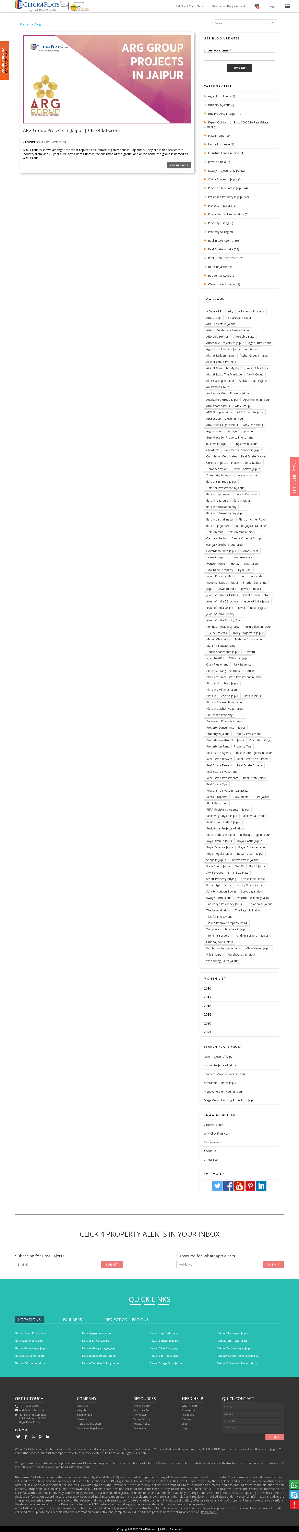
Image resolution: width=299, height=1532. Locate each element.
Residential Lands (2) (221, 275)
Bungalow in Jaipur (244, 444)
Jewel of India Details (257, 595)
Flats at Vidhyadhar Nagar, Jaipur (237, 1363)
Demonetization (217, 469)
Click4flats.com (214, 1125)
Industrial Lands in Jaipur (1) (226, 153)
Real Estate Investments (222, 778)
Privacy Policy (141, 1423)
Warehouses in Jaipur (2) (224, 284)
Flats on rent (214, 532)
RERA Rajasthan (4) (221, 267)
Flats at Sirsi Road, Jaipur (165, 1355)
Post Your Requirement (228, 6)
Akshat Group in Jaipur (254, 355)
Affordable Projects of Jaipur (224, 343)
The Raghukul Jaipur (248, 910)
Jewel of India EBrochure (222, 601)
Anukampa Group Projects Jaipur (227, 393)
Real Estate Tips (216, 784)
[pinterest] (250, 1190)
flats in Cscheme (246, 494)
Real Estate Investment (221, 772)
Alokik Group (255, 374)
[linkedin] (261, 1190)
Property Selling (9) (220, 232)
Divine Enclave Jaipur (246, 469)
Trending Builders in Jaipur (251, 935)
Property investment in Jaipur (225, 740)
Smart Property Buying (221, 879)
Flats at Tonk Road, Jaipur (232, 1340)
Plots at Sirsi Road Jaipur (222, 683)
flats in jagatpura (217, 500)
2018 (207, 1006)
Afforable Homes (217, 336)
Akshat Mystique (258, 368)
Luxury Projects (216, 633)
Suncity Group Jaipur (249, 885)
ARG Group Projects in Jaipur (225, 418)
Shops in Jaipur (216, 860)
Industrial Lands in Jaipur (222, 582)
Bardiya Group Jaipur (240, 431)
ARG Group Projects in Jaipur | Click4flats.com (71, 130)
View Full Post (179, 165)
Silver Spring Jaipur (218, 866)
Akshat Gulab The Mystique (224, 368)
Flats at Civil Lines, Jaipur (30, 1355)
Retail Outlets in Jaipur (220, 835)
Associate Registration (90, 1428)
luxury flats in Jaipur (258, 627)
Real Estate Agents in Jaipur (254, 753)
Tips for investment (219, 917)
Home (24, 24)
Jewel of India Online (219, 608)
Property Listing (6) (220, 223)
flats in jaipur (241, 500)
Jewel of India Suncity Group (224, 620)
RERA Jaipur (261, 797)
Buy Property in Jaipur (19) (225, 114)
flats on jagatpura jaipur (250, 526)
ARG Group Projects (250, 412)
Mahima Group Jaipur (249, 639)
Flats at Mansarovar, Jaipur (98, 1355)
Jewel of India (227, 589)
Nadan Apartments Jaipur (222, 652)
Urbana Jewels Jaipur (219, 942)
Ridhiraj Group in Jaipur (255, 835)
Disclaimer (139, 1428)
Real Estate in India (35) (223, 249)
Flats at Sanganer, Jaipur (164, 1340)
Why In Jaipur (190, 1406)
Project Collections (126, 1319)
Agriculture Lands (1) (221, 96)
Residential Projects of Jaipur (225, 828)
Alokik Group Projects (253, 381)
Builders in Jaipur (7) (221, 105)
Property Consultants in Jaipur (225, 727)
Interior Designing (254, 582)
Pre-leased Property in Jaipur (225, 721)
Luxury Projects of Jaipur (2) (226, 170)
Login (272, 6)
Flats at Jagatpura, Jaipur (97, 1333)
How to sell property (219, 570)
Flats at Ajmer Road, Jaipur (31, 1333)
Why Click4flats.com (217, 1133)
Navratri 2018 (215, 658)
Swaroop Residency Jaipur (253, 898)
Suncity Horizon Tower (221, 891)
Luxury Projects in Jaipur (247, 633)
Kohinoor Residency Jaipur (223, 627)
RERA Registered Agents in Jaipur (227, 809)
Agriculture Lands (259, 343)
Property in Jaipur (217, 734)
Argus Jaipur (214, 431)
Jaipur (210, 589)
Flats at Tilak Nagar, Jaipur (232, 1333)
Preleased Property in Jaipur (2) (228, 197)
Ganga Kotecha (216, 538)
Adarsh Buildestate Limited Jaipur (228, 330)
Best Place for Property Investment (229, 437)
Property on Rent (217, 746)
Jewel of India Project (252, 608)
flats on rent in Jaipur (241, 532)
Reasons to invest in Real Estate (227, 790)
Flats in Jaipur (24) (219, 135)
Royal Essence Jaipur (219, 847)
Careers (82, 1419)
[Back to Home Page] (41, 10)
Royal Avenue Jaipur (219, 841)
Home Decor (249, 551)
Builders (72, 1319)
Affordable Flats (244, 336)
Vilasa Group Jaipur (258, 948)
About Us (210, 1151)
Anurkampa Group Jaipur (222, 400)
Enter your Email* (217, 50)
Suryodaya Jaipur (252, 891)
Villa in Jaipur (214, 954)
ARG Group (242, 406)
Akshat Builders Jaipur (220, 355)
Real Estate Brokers (219, 759)
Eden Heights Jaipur (219, 475)
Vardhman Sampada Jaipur (223, 948)
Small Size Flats (238, 872)
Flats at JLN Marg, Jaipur (96, 1340)
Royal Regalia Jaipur (219, 853)
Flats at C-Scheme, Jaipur (30, 1363)
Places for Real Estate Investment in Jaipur (234, 677)
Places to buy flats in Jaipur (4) (228, 188)
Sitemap (187, 1419)
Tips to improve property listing (226, 923)
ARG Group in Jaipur (219, 412)
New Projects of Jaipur (219, 1056)
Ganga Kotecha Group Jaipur (225, 545)
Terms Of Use (141, 1419)
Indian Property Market (221, 576)
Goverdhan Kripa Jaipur (221, 551)
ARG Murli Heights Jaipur (222, 425)
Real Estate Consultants (252, 759)
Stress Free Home (253, 879)
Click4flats (212, 450)
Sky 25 (239, 866)
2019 (207, 1014)
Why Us (81, 1410)
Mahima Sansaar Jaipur (221, 645)
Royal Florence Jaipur (252, 847)
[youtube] (239, 1190)
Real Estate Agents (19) (223, 240)
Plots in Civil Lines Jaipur (222, 690)
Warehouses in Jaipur (241, 954)
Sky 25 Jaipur (257, 866)
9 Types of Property (251, 311)
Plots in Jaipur (252, 696)
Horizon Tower (216, 563)
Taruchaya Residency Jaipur (224, 904)
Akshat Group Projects (221, 362)
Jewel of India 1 (251, 589)
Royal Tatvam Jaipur (250, 853)
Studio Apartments (218, 885)
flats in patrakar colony (221, 507)
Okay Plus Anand (217, 664)
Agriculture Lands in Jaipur (223, 349)
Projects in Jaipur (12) (222, 205)
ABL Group (213, 318)
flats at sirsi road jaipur (221, 481)
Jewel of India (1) (219, 162)
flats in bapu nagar (218, 494)
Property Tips (242, 746)
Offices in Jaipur (239, 658)
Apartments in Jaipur (256, 400)
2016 (207, 988)
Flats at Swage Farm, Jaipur (166, 1363)
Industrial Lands (251, 576)
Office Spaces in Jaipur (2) (225, 179)
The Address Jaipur (259, 904)
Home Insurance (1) (221, 144)
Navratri (249, 652)
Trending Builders (217, 935)
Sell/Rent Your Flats (189, 6)
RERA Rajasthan (216, 803)
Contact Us (211, 1160)
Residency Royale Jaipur (221, 816)
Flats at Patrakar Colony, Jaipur (101, 1363)
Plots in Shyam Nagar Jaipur (224, 702)
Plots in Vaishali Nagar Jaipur (225, 708)
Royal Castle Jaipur (249, 841)
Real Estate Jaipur (254, 778)
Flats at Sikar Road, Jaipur (165, 1348)
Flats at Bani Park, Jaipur (30, 1340)
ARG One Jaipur (253, 425)
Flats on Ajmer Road (252, 519)
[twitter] (217, 1190)
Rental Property (216, 797)
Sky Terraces (214, 872)
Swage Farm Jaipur (218, 898)
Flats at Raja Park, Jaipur (164, 1333)
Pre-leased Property (219, 715)
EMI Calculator (142, 1406)
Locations (29, 1319)
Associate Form (142, 1410)
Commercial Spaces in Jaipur (243, 450)
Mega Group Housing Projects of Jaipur (229, 1100)
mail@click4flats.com (32, 1410)
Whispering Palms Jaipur (222, 961)
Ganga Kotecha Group (246, 538)
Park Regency (242, 664)
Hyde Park (244, 570)
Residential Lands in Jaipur (223, 822)
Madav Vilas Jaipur (218, 639)
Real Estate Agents (218, 753)
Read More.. (209, 1512)
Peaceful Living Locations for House (230, 671)
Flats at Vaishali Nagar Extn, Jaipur (237, 1355)
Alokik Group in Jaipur (220, 381)
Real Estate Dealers (219, 765)
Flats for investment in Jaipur (225, 488)
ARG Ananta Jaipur (218, 406)
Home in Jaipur (216, 557)
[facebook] (228, 1190)
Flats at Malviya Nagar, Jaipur (100, 1348)
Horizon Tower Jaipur (245, 563)
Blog (38, 24)
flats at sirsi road (248, 475)
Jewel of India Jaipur (256, 601)
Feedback (188, 1414)
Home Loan (140, 1414)
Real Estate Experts (249, 765)
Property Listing (259, 740)
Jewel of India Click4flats (222, 595)
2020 (207, 1023)
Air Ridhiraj (252, 349)
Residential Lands (253, 816)
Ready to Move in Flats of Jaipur (225, 1074)
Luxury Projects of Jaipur (220, 1065)
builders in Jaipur (217, 444)
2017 (207, 997)
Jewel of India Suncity (220, 614)
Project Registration (89, 1423)
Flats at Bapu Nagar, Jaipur (31, 1348)
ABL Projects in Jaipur (220, 324)
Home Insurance (241, 557)
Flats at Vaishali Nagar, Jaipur (234, 1348)
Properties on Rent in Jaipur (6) (228, 214)
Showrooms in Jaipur (244, 860)
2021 (207, 1032)
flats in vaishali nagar (220, 519)
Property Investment (247, 734)
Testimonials (212, 1142)
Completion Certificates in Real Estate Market (236, 456)
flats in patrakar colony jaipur (225, 513)
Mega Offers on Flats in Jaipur (223, 1091)
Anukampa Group (217, 387)
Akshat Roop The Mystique (224, 374)
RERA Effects (240, 797)
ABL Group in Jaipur (238, 318)
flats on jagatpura (218, 526)
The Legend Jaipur (218, 910)
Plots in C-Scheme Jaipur (222, 696)
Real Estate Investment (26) (226, 258)
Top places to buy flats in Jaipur (227, 929)
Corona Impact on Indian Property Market (233, 463)
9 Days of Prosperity (219, 311)
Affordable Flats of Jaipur (220, 1083)
